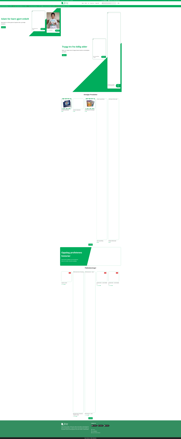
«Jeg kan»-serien (64, 413)
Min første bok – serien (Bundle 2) (113, 414)
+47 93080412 (95, 431)
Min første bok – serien (89, 413)
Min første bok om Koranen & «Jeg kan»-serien (78, 414)
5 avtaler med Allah (111, 240)
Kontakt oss (92, 3)
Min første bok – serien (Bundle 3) (102, 414)
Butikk (86, 3)
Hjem (83, 3)
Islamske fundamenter (65, 240)
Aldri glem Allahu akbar (100, 240)
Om (88, 3)
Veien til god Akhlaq (88, 240)
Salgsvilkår (97, 3)
